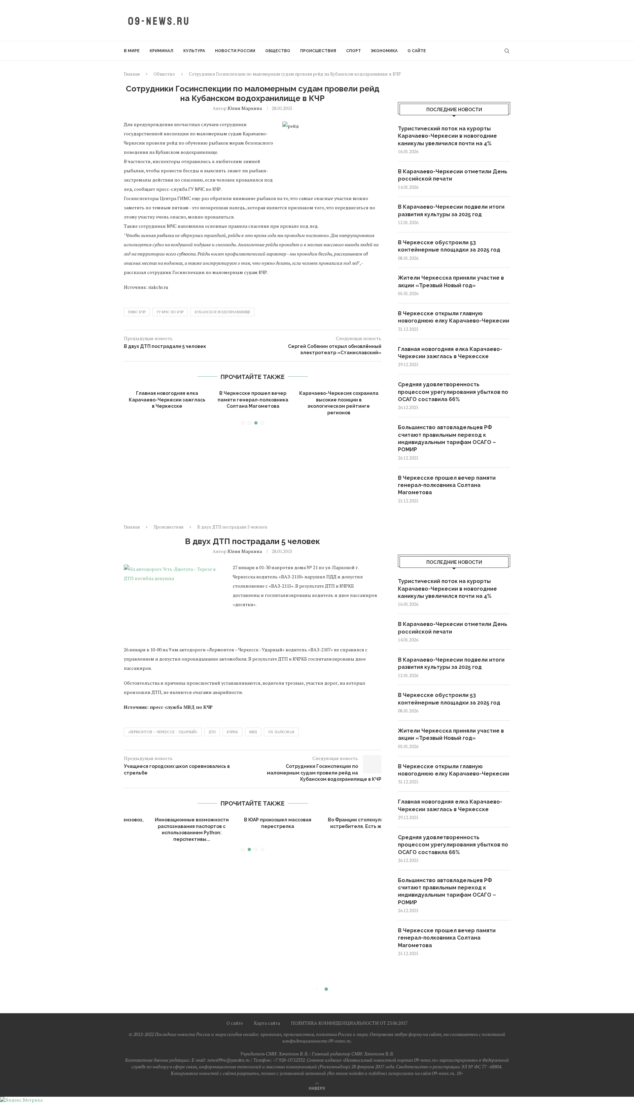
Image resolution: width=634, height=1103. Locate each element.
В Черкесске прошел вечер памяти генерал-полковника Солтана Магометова (253, 400)
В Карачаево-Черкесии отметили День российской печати (452, 175)
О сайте (416, 51)
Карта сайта (267, 1023)
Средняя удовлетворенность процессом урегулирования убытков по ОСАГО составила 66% (453, 391)
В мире (132, 51)
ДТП (212, 732)
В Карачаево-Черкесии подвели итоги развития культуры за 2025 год (451, 210)
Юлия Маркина (245, 108)
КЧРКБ (232, 732)
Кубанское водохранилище (222, 312)
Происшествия (318, 51)
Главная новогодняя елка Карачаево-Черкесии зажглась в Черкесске (167, 400)
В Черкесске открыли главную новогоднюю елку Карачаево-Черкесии (453, 317)
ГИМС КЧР (137, 312)
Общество (277, 51)
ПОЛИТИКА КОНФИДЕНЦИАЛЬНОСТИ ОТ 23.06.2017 (349, 1023)
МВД (253, 732)
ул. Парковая (281, 732)
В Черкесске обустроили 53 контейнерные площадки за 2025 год (449, 246)
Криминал (161, 51)
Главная (132, 74)
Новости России (235, 51)
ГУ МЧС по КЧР (170, 312)
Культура (194, 51)
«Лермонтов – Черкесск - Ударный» (162, 732)
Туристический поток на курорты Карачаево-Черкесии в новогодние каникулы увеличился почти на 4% (447, 136)
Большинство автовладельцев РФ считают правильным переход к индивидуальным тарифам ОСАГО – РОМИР (447, 438)
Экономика (384, 51)
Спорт (353, 51)
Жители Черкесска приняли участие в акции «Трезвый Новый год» (451, 281)
